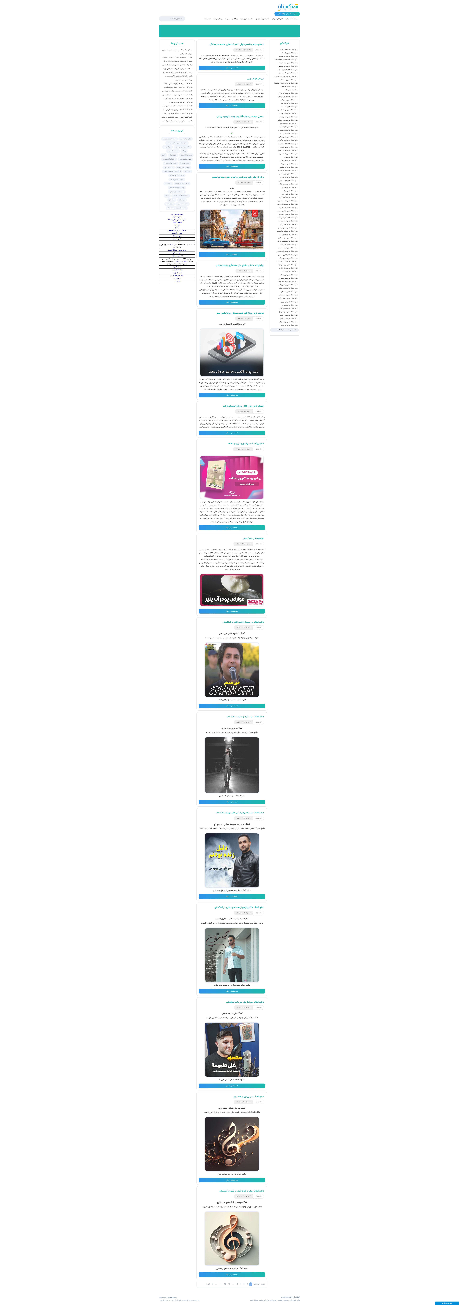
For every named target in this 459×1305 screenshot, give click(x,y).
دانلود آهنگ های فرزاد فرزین (289, 123)
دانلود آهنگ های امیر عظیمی (289, 167)
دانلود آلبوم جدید (277, 18)
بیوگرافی (235, 18)
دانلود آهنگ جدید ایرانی (177, 192)
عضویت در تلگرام (447, 1303)
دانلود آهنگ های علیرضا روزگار (288, 93)
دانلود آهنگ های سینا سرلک (289, 234)
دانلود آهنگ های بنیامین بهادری (288, 285)
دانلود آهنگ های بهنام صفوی (289, 154)
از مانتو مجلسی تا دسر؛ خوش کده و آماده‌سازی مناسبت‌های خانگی (237, 44)
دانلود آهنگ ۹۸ (168, 167)
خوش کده (177, 278)
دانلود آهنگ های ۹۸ (170, 163)
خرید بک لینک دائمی (181, 261)
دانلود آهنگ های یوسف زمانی (288, 295)
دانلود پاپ (168, 183)
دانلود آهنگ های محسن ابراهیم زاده (286, 59)
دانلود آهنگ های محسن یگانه (288, 184)
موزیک (184, 151)
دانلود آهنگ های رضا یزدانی (289, 133)
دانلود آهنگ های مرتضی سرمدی (287, 211)
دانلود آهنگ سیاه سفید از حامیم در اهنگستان (245, 717)
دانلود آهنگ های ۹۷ (185, 159)
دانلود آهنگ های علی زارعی (289, 301)
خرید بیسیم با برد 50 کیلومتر (177, 250)
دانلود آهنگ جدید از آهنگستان (287, 14)
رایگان (177, 227)
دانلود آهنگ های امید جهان (289, 86)
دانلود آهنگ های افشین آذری (288, 197)
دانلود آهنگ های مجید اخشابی (288, 143)
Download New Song (177, 188)
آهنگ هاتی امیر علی (291, 90)
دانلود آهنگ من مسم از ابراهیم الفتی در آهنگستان (243, 622)
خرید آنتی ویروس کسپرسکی (177, 230)
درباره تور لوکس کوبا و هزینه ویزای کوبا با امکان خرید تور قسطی (238, 177)
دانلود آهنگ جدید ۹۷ (169, 159)
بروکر (262, 276)
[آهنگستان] (288, 7)
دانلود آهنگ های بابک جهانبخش (287, 231)
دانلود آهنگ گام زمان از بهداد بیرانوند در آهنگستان (176, 121)
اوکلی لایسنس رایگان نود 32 (177, 219)
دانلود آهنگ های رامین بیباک (288, 258)
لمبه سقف (177, 242)
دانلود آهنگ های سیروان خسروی (287, 251)
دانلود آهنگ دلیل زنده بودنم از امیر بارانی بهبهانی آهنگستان (240, 813)
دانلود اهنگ (173, 155)
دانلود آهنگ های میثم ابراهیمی (288, 66)
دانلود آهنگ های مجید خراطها (288, 264)
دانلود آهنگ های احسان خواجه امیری (286, 76)
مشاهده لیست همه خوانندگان (287, 330)
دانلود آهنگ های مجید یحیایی (288, 180)
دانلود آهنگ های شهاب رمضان (288, 288)
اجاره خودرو (177, 239)
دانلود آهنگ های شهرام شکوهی (288, 281)
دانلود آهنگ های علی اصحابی (288, 214)
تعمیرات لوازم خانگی (176, 275)
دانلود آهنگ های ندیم (291, 157)
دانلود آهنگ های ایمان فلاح (289, 244)
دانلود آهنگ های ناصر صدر (289, 305)
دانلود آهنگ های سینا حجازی (288, 268)
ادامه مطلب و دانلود (232, 68)
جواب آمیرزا (177, 267)
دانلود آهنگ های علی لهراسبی (288, 147)
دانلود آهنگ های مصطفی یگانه (288, 298)
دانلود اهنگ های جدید (169, 139)
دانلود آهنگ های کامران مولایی (288, 254)
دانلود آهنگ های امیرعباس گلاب (288, 217)
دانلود (163, 155)
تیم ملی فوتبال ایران (255, 78)
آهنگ (167, 196)
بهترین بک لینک (177, 233)
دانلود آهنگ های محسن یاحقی (288, 227)
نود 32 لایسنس (177, 270)
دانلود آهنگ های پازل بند (290, 194)
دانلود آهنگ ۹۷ (184, 163)
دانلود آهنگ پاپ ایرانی (177, 175)
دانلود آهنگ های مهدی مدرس (288, 278)
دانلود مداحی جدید (246, 18)
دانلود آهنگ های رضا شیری (289, 177)
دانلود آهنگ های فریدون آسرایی (287, 140)
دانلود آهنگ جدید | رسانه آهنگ (177, 208)
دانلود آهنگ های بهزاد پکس (289, 103)
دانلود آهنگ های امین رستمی (288, 221)
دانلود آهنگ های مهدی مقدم (289, 117)
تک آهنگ (258, 50)
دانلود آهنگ (169, 204)
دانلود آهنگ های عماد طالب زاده (287, 204)
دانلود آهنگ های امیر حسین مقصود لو (285, 83)
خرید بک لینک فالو (177, 214)
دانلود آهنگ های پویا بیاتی (289, 100)
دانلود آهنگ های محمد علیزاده (288, 63)
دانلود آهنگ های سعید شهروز (288, 312)
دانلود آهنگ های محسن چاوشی (288, 120)
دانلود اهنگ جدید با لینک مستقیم (177, 143)
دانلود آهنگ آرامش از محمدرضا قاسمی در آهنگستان (176, 117)
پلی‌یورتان (177, 281)
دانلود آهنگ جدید (292, 18)
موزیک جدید (167, 147)
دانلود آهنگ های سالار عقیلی (289, 160)
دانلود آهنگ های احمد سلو (289, 106)
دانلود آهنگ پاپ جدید (176, 179)
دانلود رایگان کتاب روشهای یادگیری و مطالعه (246, 443)
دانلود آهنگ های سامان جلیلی (288, 73)
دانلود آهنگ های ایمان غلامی (288, 207)
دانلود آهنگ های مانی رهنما (289, 315)
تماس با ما (207, 18)
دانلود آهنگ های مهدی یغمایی (288, 137)
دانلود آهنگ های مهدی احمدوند (288, 69)
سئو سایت (177, 225)
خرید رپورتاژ (177, 253)
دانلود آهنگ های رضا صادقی (289, 80)
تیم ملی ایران (258, 89)
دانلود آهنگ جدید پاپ (182, 183)
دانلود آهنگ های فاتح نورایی (289, 127)
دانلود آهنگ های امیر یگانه (289, 325)
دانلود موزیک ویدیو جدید (182, 147)
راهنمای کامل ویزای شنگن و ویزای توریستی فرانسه (243, 406)
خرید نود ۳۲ (177, 236)
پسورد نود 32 (177, 217)
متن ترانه (187, 171)
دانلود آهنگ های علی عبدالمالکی (287, 110)
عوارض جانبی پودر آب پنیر (253, 538)
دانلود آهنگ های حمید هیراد (289, 49)
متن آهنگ (182, 200)
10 (229, 1284)
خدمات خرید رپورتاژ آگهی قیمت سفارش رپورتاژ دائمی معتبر (240, 313)
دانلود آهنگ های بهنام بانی (289, 53)
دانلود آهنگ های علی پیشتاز (289, 318)
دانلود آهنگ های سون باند (289, 187)
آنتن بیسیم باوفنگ (177, 256)
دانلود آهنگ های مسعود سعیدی (288, 150)
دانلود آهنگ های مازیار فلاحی (288, 174)
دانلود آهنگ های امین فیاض (289, 224)
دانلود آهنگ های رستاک (290, 271)
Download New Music (180, 196)
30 (220, 1284)
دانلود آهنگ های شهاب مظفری (288, 130)
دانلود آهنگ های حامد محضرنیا (288, 201)
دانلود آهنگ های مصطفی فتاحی (287, 241)
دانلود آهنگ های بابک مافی (289, 291)
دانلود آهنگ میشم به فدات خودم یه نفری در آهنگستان (241, 1191)
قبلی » (208, 1284)
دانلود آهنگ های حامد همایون (288, 56)
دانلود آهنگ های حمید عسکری (288, 238)
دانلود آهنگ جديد (185, 139)
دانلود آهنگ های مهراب (290, 191)
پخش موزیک (217, 18)
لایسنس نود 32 (177, 222)
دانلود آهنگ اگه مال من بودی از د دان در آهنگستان (176, 109)
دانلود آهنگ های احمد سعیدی (288, 248)
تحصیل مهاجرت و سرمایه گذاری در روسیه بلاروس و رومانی (240, 116)
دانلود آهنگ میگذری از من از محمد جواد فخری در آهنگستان (239, 907)
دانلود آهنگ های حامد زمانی (289, 113)
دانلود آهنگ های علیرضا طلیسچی (287, 170)
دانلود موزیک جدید (186, 155)
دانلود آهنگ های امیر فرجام (289, 275)
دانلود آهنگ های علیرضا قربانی (288, 322)
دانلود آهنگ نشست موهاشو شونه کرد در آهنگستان (176, 113)
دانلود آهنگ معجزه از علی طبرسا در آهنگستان (245, 1002)
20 (225, 1284)
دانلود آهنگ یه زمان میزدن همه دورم (249, 1096)
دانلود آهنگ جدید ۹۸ (183, 167)
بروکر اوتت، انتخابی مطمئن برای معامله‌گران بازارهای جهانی (240, 265)
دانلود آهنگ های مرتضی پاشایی (288, 96)
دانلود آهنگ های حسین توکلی (288, 308)
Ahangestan (172, 1298)
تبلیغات (227, 18)
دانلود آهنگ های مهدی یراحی (288, 164)
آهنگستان (172, 200)
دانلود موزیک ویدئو (262, 18)
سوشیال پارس (176, 272)
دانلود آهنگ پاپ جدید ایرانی (172, 171)
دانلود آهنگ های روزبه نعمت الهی (287, 261)
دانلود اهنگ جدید (173, 151)
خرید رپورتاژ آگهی (210, 379)
